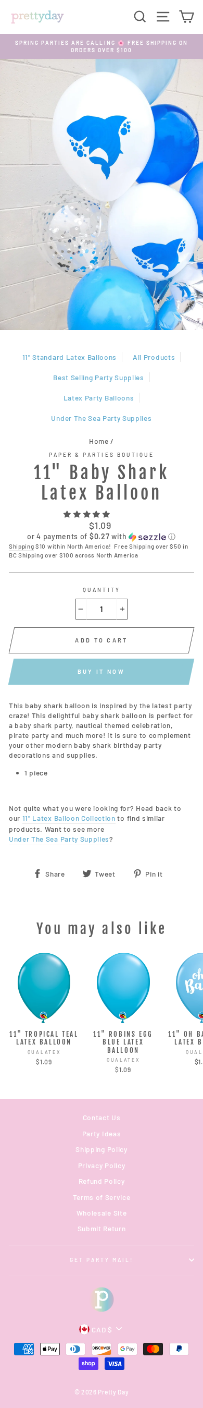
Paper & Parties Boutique (101, 455)
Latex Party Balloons (99, 397)
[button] (88, 513)
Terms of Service (102, 1197)
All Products (154, 357)
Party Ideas (101, 1133)
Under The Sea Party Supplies (101, 418)
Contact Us (102, 1117)
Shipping (21, 546)
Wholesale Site (102, 1212)
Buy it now (101, 671)
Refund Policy (102, 1180)
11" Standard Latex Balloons (69, 357)
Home (99, 440)
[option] (101, 46)
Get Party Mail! (102, 1260)
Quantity (101, 590)
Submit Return (102, 1228)
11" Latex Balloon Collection (69, 818)
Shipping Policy (101, 1149)
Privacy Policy (101, 1165)
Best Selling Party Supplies (98, 377)
